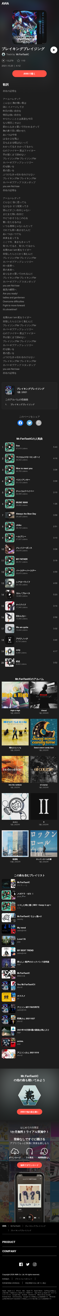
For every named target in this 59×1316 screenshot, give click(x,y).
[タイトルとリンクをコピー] (39, 423)
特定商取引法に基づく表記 (35, 1283)
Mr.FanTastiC (22, 54)
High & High (15, 710)
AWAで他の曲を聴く (29, 1111)
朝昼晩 (15, 859)
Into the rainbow (15, 784)
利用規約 (5, 1279)
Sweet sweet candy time (44, 747)
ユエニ (15, 822)
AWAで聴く (29, 73)
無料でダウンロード (29, 1165)
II (43, 822)
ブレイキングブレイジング (30, 388)
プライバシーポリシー (23, 1279)
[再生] (53, 50)
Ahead (44, 710)
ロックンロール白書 (44, 859)
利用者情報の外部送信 (10, 1283)
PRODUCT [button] (8, 1242)
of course (44, 784)
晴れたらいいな (15, 747)
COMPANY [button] (9, 1251)
